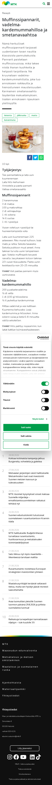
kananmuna (9, 120)
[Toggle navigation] (47, 4)
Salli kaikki (26, 427)
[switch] (45, 392)
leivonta (8, 115)
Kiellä (26, 445)
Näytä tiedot (38, 419)
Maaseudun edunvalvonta (19, 650)
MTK (5, 644)
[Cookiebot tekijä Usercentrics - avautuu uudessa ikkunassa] (37, 338)
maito (34, 115)
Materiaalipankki (14, 689)
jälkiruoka (21, 115)
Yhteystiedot (11, 695)
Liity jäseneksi (25, 748)
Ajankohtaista (11, 682)
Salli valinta (26, 436)
